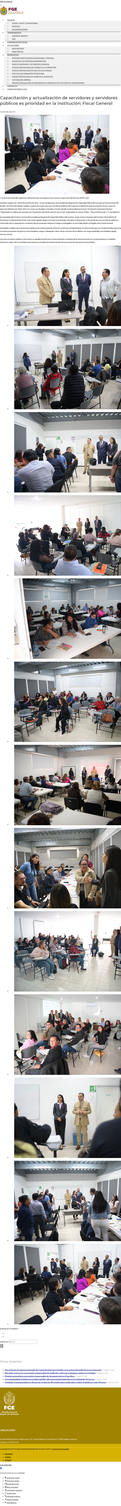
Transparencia (14, 33)
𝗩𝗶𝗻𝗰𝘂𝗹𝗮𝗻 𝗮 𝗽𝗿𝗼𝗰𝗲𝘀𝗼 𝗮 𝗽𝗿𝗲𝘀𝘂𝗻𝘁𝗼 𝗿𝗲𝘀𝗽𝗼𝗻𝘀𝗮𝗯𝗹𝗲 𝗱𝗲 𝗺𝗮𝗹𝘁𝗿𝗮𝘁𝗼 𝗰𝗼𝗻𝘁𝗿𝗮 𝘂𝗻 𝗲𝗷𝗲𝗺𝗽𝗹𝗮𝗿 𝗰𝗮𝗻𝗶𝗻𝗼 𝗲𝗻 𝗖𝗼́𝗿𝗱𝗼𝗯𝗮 (50, 1373)
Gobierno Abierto (20, 36)
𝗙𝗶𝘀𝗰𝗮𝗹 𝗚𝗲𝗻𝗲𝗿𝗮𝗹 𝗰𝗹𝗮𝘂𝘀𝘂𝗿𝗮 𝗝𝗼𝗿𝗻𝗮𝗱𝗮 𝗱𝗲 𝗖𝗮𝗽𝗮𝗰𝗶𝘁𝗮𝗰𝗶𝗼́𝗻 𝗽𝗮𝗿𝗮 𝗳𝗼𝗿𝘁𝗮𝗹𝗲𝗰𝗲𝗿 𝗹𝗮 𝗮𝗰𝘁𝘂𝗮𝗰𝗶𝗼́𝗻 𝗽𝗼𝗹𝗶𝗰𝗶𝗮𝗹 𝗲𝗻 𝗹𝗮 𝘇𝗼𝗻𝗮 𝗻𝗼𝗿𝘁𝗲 (53, 1370)
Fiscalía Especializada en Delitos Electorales (32, 70)
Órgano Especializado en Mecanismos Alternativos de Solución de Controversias (48, 83)
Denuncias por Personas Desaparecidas (29, 61)
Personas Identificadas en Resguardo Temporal (33, 58)
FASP (14, 39)
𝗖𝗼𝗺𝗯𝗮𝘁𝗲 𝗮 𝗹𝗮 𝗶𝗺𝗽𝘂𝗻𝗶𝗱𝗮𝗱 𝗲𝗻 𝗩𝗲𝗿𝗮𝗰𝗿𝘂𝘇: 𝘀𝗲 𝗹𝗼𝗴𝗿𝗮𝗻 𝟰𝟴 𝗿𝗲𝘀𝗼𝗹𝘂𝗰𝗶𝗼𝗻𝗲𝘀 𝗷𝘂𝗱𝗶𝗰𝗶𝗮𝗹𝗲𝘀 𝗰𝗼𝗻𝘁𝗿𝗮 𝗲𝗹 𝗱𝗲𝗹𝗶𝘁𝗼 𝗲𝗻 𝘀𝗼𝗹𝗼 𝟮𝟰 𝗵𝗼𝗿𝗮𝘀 (55, 1382)
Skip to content (6, 1)
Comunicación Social (17, 42)
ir (1, 1346)
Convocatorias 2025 (17, 89)
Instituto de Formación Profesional (28, 73)
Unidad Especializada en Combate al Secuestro (32, 76)
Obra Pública (17, 51)
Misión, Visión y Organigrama (25, 23)
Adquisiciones (18, 48)
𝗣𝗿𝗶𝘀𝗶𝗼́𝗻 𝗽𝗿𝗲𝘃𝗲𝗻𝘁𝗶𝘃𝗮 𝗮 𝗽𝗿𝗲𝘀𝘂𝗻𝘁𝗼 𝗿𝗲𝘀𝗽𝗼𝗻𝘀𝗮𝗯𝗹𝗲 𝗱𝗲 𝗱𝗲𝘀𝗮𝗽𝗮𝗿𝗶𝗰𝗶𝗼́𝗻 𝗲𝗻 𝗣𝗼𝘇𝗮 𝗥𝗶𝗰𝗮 (40, 1376)
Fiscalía (11, 20)
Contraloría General (21, 80)
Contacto (12, 86)
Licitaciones (13, 45)
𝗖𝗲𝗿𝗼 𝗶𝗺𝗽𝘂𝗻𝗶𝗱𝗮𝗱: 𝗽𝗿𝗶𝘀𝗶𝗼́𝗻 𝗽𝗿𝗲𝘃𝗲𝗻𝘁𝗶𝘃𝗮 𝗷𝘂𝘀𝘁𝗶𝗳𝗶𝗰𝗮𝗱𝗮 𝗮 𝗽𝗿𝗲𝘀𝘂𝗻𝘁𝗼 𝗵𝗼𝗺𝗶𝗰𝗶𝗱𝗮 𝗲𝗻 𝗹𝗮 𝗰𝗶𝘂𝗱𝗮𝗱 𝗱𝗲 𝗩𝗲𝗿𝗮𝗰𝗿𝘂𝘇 (49, 1379)
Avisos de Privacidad (60, 1449)
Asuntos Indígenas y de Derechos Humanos (30, 64)
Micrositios (13, 55)
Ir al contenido (6, 1465)
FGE (14, 111)
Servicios (16, 26)
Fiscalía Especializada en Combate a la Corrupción (34, 67)
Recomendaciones (20, 29)
